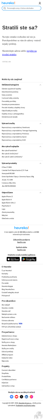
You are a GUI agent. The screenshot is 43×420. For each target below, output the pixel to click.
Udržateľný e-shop (8, 386)
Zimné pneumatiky (8, 212)
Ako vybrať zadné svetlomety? (12, 157)
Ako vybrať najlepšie (10, 146)
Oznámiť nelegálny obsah (10, 292)
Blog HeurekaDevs (8, 289)
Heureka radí (6, 311)
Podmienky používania (9, 277)
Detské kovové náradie (10, 117)
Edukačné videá (7, 358)
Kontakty (5, 274)
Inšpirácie (5, 383)
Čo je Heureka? (7, 270)
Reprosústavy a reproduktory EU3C (14, 140)
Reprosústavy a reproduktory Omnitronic (16, 127)
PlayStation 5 (6, 206)
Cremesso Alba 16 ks (9, 183)
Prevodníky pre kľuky (9, 101)
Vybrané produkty (9, 163)
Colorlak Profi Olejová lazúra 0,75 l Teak (15, 170)
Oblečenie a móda (8, 218)
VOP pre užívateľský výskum (11, 327)
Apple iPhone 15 (7, 196)
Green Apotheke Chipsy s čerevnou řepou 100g (18, 177)
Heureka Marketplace (9, 345)
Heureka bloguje (7, 286)
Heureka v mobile (7, 308)
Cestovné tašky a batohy (10, 98)
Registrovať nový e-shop (10, 339)
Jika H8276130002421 (9, 186)
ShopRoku (5, 373)
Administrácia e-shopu (9, 336)
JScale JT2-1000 (7, 180)
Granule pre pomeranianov (11, 104)
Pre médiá (5, 283)
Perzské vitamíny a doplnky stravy (13, 107)
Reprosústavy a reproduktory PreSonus (15, 134)
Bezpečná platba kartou (10, 324)
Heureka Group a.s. (25, 403)
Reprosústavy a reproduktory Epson (14, 137)
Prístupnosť (6, 296)
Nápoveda (5, 361)
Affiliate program (7, 355)
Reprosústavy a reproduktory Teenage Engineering (19, 130)
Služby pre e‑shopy (8, 342)
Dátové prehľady (7, 352)
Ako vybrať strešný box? (10, 154)
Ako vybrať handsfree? (9, 150)
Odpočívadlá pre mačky (9, 111)
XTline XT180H (7, 167)
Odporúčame (7, 192)
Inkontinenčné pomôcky (10, 92)
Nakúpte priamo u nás (9, 314)
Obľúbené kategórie (10, 85)
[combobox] (21, 8)
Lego (3, 209)
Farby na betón (7, 95)
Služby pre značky (8, 348)
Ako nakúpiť (6, 305)
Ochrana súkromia (8, 320)
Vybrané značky (8, 123)
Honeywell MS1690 (8, 173)
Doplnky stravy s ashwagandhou (13, 114)
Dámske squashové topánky (11, 89)
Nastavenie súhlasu (8, 317)
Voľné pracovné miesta (9, 280)
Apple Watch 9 (7, 200)
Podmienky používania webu (25, 405)
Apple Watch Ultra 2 (8, 203)
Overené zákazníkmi (8, 370)
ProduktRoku (6, 376)
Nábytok (5, 215)
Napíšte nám (21, 242)
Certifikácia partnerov (9, 379)
